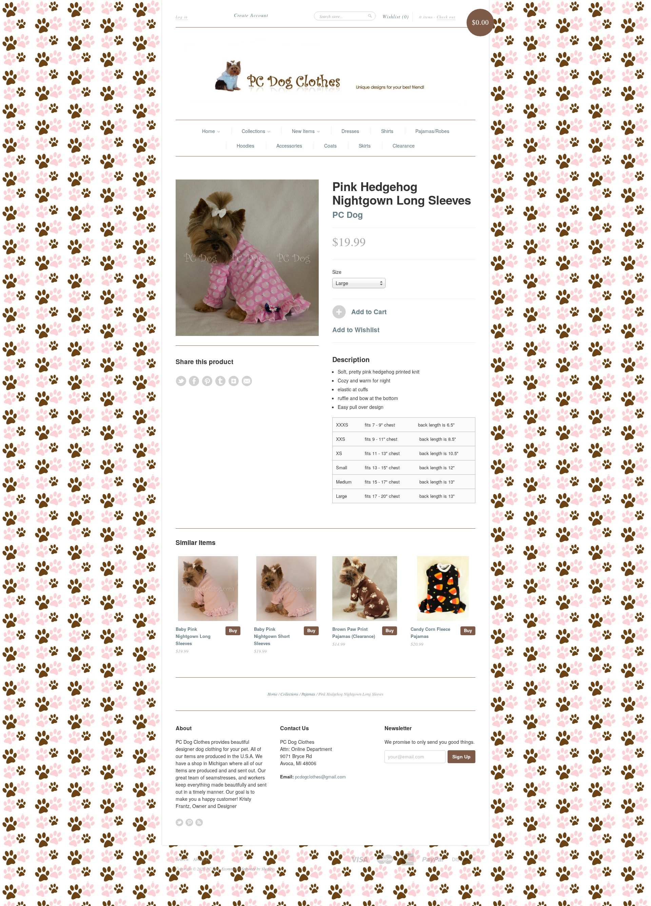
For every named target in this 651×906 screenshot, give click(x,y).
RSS (199, 822)
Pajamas (308, 694)
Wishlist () (395, 16)
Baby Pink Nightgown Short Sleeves (272, 636)
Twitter (179, 822)
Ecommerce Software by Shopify (247, 868)
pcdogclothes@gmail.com (320, 776)
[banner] (325, 74)
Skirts (365, 145)
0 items (426, 16)
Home (209, 131)
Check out (446, 16)
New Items (304, 131)
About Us (201, 859)
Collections (254, 131)
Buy (233, 630)
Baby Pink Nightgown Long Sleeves (193, 636)
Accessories (289, 145)
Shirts (387, 131)
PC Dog (347, 214)
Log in (182, 16)
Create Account (251, 15)
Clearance (404, 145)
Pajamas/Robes (432, 131)
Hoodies (245, 145)
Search (182, 859)
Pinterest (189, 822)
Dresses (350, 131)
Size (336, 272)
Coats (330, 145)
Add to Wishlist (355, 329)
